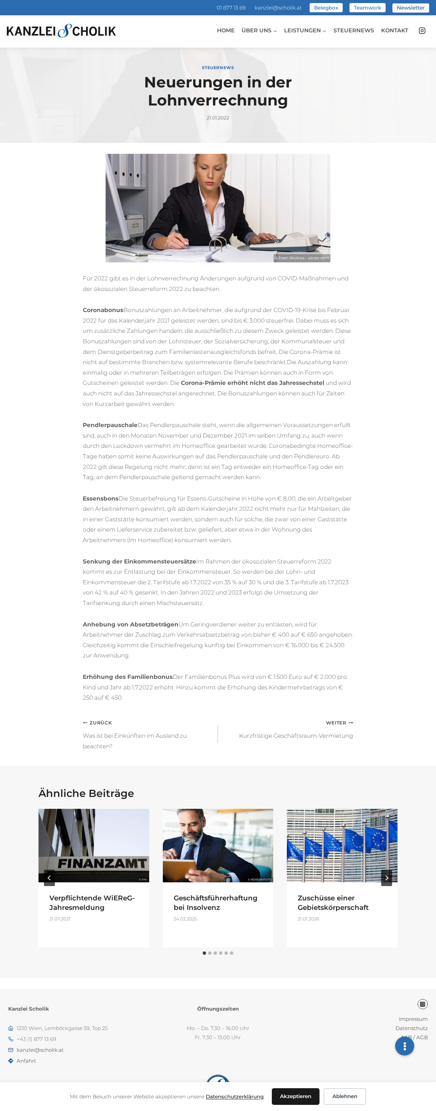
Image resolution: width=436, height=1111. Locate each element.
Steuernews (353, 30)
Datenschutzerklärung (235, 1096)
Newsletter (411, 7)
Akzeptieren (295, 1096)
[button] (404, 1046)
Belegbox (326, 7)
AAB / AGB (414, 1037)
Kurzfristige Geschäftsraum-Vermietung (296, 729)
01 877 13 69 (231, 7)
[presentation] (93, 845)
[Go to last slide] (49, 878)
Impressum (413, 1019)
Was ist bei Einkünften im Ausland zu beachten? (135, 735)
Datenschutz (411, 1028)
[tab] (204, 953)
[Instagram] (422, 31)
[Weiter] (386, 878)
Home (226, 30)
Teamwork (367, 7)
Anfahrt (26, 1061)
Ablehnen (344, 1096)
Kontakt (394, 30)
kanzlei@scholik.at (278, 7)
